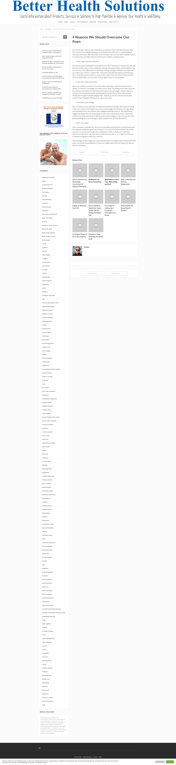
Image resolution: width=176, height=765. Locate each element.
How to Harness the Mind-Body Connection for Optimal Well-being (53, 77)
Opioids (44, 531)
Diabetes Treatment (48, 295)
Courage (44, 269)
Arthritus (45, 203)
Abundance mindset (48, 177)
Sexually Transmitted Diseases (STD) (53, 613)
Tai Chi (44, 649)
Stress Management (48, 638)
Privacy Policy (102, 22)
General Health (47, 373)
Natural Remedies (47, 528)
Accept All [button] (170, 761)
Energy (44, 325)
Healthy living (46, 410)
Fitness (44, 354)
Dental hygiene (47, 281)
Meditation (45, 472)
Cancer (44, 244)
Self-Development (47, 598)
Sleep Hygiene (46, 624)
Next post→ (116, 273)
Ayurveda (45, 210)
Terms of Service (87, 757)
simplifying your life (48, 616)
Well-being (45, 683)
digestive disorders (48, 306)
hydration (45, 428)
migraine (45, 502)
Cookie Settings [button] (160, 761)
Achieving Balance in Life (50, 72)
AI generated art (47, 185)
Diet (43, 299)
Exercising (45, 336)
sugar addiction (47, 642)
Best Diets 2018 (47, 229)
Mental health (46, 487)
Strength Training (47, 631)
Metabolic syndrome (48, 494)
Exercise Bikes (46, 332)
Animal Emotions (47, 188)
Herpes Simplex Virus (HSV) (50, 417)
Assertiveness (46, 207)
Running (44, 576)
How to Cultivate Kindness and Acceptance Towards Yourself (52, 93)
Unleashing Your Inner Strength (52, 98)
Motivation (45, 520)
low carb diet (46, 461)
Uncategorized (46, 661)
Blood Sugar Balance (48, 233)
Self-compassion (47, 590)
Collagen (45, 258)
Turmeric (45, 657)
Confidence (45, 266)
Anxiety (44, 196)
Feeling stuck (46, 347)
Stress (44, 635)
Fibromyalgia (46, 351)
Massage (45, 465)
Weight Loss (46, 679)
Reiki (43, 565)
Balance (44, 222)
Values (44, 664)
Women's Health (47, 697)
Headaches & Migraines (49, 399)
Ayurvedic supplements (49, 214)
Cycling (44, 273)
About (66, 22)
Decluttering (46, 277)
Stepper (44, 627)
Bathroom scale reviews (49, 225)
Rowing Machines (47, 572)
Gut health (45, 388)
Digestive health (47, 310)
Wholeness (45, 690)
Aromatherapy (46, 199)
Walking (44, 672)
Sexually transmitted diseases (51, 609)
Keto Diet (45, 454)
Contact (72, 22)
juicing (44, 450)
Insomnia (45, 439)
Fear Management (48, 343)
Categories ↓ (126, 152)
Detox (44, 288)
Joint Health (46, 447)
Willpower (45, 694)
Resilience (45, 568)
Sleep (44, 620)
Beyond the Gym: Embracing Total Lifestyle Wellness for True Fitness (53, 62)
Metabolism (46, 498)
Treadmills (45, 653)
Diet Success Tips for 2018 (50, 303)
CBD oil (44, 251)
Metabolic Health (47, 491)
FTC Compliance (82, 22)
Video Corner (113, 22)
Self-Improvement (48, 605)
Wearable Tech (46, 675)
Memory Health (47, 480)
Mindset (44, 517)
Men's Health (46, 483)
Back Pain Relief (47, 218)
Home (60, 22)
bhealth (81, 152)
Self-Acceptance (47, 579)
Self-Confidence (47, 594)
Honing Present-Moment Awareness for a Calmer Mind (51, 88)
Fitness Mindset (47, 358)
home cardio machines (49, 421)
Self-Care (45, 587)
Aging (44, 181)
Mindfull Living (47, 509)
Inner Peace (46, 435)
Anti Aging (45, 192)
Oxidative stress (47, 535)
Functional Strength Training (51, 369)
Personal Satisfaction (48, 542)
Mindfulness (46, 513)
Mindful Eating (46, 506)
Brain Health (46, 240)
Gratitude (45, 380)
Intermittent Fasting (48, 443)
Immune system (47, 432)
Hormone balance (47, 424)
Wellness (45, 686)
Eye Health (45, 340)
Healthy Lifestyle (47, 406)
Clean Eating (46, 255)
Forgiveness (46, 362)
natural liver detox (48, 524)
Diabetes (45, 292)
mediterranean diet (48, 476)
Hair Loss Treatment (48, 391)
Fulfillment (45, 365)
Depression (45, 284)
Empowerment (47, 321)
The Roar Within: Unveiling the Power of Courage (52, 68)
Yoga (43, 705)
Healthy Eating (46, 402)
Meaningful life (47, 469)
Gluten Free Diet (47, 376)
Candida (44, 247)
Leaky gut (45, 458)
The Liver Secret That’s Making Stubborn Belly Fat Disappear (51, 51)
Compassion (46, 262)
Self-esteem (46, 602)
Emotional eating (47, 317)
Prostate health (47, 557)
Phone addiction (47, 546)
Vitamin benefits (47, 668)
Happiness (45, 395)
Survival (44, 646)
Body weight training (48, 236)
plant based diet (47, 550)
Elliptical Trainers (47, 314)
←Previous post (91, 273)
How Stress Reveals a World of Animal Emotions (51, 57)
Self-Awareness (47, 583)
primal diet (45, 553)
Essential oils (46, 328)
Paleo (44, 539)
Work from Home (47, 701)
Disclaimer (92, 22)
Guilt (43, 384)
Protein (44, 561)
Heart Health (46, 413)
